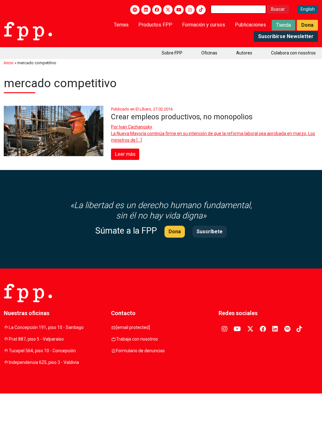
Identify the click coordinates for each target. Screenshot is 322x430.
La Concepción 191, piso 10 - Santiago (46, 327)
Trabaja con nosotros (137, 339)
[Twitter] (168, 9)
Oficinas (209, 52)
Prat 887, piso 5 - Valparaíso (36, 339)
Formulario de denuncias (140, 350)
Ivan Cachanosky (135, 126)
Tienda (283, 25)
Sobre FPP (172, 52)
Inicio (9, 62)
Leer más (125, 154)
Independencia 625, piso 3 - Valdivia (44, 362)
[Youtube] (179, 9)
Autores (244, 52)
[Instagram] (190, 9)
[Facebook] (157, 9)
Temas (121, 25)
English (308, 9)
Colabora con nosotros (293, 52)
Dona (307, 25)
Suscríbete (210, 232)
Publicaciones (250, 25)
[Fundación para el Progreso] (28, 30)
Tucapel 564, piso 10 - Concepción (42, 350)
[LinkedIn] (146, 9)
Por (131, 126)
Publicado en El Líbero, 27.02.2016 (142, 109)
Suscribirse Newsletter (286, 36)
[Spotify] (135, 9)
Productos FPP (155, 25)
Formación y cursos (203, 25)
